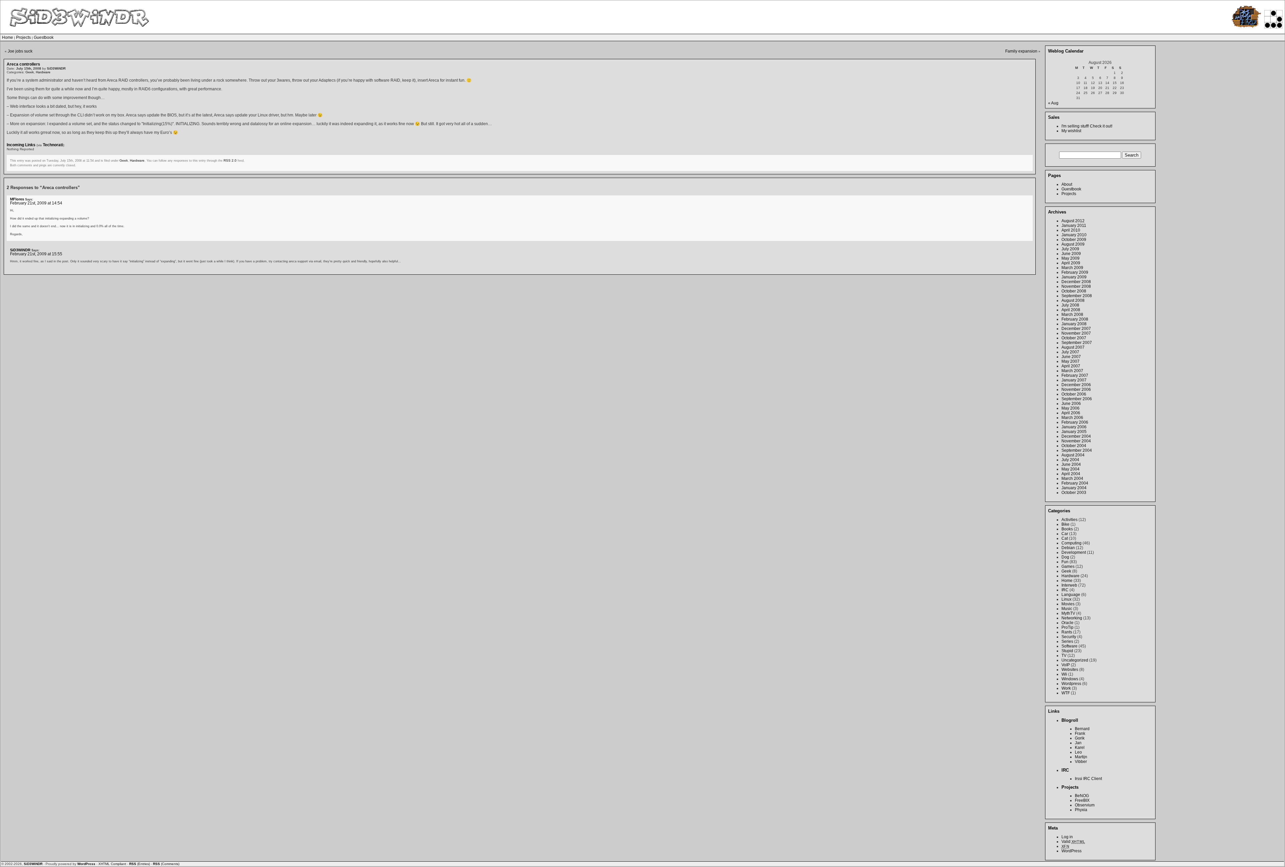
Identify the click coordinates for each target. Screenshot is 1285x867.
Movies (1068, 604)
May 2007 (1070, 361)
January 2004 (1074, 488)
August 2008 (1073, 300)
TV (1063, 655)
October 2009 (1073, 239)
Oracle (1067, 622)
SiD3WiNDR (20, 250)
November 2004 (1076, 441)
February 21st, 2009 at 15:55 (36, 254)
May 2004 (1070, 469)
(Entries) (139, 864)
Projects (23, 37)
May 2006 (1070, 408)
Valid (1073, 841)
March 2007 (1072, 370)
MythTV (1068, 613)
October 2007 (1073, 338)
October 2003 (1073, 492)
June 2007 (1071, 356)
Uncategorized (1074, 660)
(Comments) (166, 864)
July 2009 (1070, 249)
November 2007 (1076, 333)
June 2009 (1071, 253)
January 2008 (1074, 324)
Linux (1066, 599)
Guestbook (44, 37)
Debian (1068, 547)
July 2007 (1070, 352)
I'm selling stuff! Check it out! (1086, 126)
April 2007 (1070, 366)
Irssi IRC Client (1088, 778)
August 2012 (1073, 221)
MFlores (17, 199)
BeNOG (1082, 795)
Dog (1065, 557)
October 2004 (1073, 445)
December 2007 (1076, 328)
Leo (1078, 752)
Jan (1078, 743)
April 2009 (1070, 263)
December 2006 (1076, 384)
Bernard (1082, 728)
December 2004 (1076, 436)
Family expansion (1021, 51)
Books (1067, 529)
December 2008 (1076, 281)
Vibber (1081, 761)
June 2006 (1071, 403)
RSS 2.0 (230, 160)
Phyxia (1081, 809)
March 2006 (1072, 417)
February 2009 (1074, 272)
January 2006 (1074, 427)
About (1066, 184)
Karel (1080, 747)
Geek (29, 72)
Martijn (1081, 757)
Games (1068, 566)
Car (1064, 533)
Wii (1064, 674)
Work (1066, 688)
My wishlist (1071, 130)
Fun (1064, 561)
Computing (1071, 543)
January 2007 (1074, 380)
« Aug (1053, 103)
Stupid (1067, 650)
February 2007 (1074, 375)
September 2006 (1076, 399)
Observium (1085, 805)
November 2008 (1076, 286)
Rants (1066, 632)
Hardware (43, 72)
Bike (1065, 524)
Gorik (1080, 738)
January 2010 (1074, 235)
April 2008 (1070, 310)
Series (1067, 641)
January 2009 (1074, 277)
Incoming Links (21, 145)
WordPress (1071, 851)
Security (1068, 636)
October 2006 (1073, 394)
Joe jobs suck (20, 51)
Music (1066, 608)
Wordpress (1071, 683)
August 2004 (1073, 455)
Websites (1069, 669)
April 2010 (1070, 230)
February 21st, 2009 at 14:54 (36, 203)
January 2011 (1073, 225)
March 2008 (1072, 314)
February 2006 (1074, 422)
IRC (1064, 590)
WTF (1065, 693)
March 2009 (1072, 267)
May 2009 (1070, 258)
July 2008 (1070, 305)
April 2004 (1070, 473)
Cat (1064, 538)
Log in (1067, 837)
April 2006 (1070, 413)
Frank (1080, 733)
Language (1070, 594)
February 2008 (1074, 319)
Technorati (53, 145)
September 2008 (1076, 295)
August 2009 (1073, 244)
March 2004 (1072, 478)
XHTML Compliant (112, 864)
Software (1069, 646)
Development (1073, 552)
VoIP (1065, 665)
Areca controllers (23, 64)
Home (7, 37)
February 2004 (1074, 483)
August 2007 (1073, 347)
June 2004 (1071, 464)
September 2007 (1076, 342)
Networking (1071, 618)
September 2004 (1076, 450)
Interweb (1069, 585)
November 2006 (1076, 389)
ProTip (1067, 627)
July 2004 (1070, 459)
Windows (1069, 679)
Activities (1069, 519)
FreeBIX (1082, 800)
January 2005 (1074, 431)
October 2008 (1073, 291)
